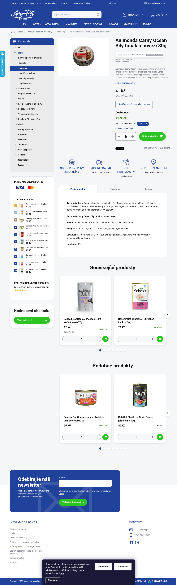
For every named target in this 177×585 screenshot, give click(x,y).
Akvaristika (22, 139)
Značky (21, 165)
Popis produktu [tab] (77, 189)
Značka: (122, 61)
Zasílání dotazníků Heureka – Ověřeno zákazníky (26, 552)
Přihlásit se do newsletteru (73, 502)
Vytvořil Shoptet (139, 581)
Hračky (21, 124)
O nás (32, 3)
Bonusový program (18, 3)
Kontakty (14, 562)
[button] (100, 350)
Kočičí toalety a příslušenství (30, 104)
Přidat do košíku (150, 136)
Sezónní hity (23, 160)
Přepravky (22, 134)
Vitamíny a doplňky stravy (29, 114)
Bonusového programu (140, 104)
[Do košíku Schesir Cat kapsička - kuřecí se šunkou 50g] (160, 339)
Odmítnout (103, 566)
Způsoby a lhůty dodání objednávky (25, 546)
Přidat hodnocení (24, 320)
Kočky (20, 53)
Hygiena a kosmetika (27, 94)
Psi (19, 48)
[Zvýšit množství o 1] (98, 339)
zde (62, 573)
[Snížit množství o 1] (65, 339)
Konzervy (23, 68)
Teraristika (22, 145)
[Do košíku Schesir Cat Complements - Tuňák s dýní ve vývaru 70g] (105, 437)
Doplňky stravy (25, 83)
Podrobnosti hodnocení (154, 55)
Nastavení (53, 580)
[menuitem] (26, 24)
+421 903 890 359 (142, 535)
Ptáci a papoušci (25, 150)
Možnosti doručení (124, 128)
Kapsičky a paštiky (27, 73)
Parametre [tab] (115, 189)
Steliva (21, 99)
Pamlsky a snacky (26, 78)
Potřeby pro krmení (26, 109)
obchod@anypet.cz (143, 529)
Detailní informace (124, 83)
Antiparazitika (24, 88)
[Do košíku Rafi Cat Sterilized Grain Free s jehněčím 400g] (160, 437)
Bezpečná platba (17, 558)
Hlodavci (21, 155)
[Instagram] (137, 542)
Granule (22, 63)
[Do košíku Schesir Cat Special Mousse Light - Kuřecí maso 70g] (105, 339)
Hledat (98, 15)
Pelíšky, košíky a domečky (29, 119)
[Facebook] (131, 542)
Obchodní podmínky (48, 3)
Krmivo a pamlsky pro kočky (30, 58)
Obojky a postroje (25, 129)
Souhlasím (123, 566)
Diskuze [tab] (148, 189)
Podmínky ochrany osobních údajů (75, 3)
